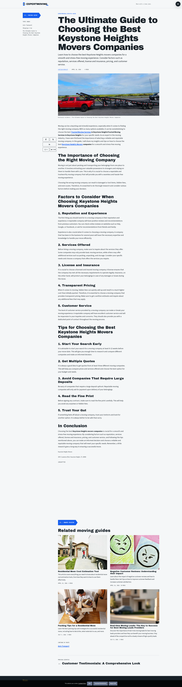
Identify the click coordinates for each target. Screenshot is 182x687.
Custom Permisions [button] (100, 683)
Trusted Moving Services (81, 132)
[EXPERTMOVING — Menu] (178, 4)
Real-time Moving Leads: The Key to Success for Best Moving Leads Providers (134, 627)
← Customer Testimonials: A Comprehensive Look (99, 663)
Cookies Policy (82, 683)
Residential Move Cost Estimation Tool (78, 571)
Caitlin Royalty (63, 69)
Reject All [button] (113, 683)
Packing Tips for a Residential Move (77, 626)
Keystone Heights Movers (72, 144)
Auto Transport (63, 646)
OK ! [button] (90, 683)
